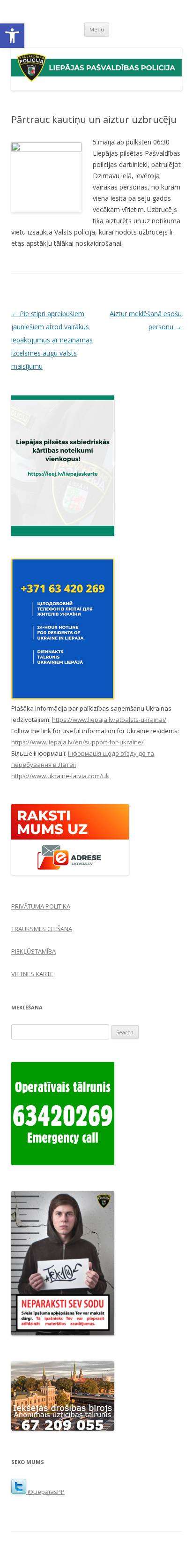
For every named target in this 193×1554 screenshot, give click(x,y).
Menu (96, 29)
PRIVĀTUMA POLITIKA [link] (40, 906)
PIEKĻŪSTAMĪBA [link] (33, 951)
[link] (12, 35)
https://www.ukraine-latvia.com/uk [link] (60, 776)
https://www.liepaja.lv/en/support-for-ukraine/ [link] (77, 742)
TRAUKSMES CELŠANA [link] (41, 929)
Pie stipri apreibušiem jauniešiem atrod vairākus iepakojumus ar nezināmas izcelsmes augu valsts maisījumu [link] (52, 340)
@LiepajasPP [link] (45, 1491)
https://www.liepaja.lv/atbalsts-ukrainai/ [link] (109, 719)
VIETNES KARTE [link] (32, 974)
